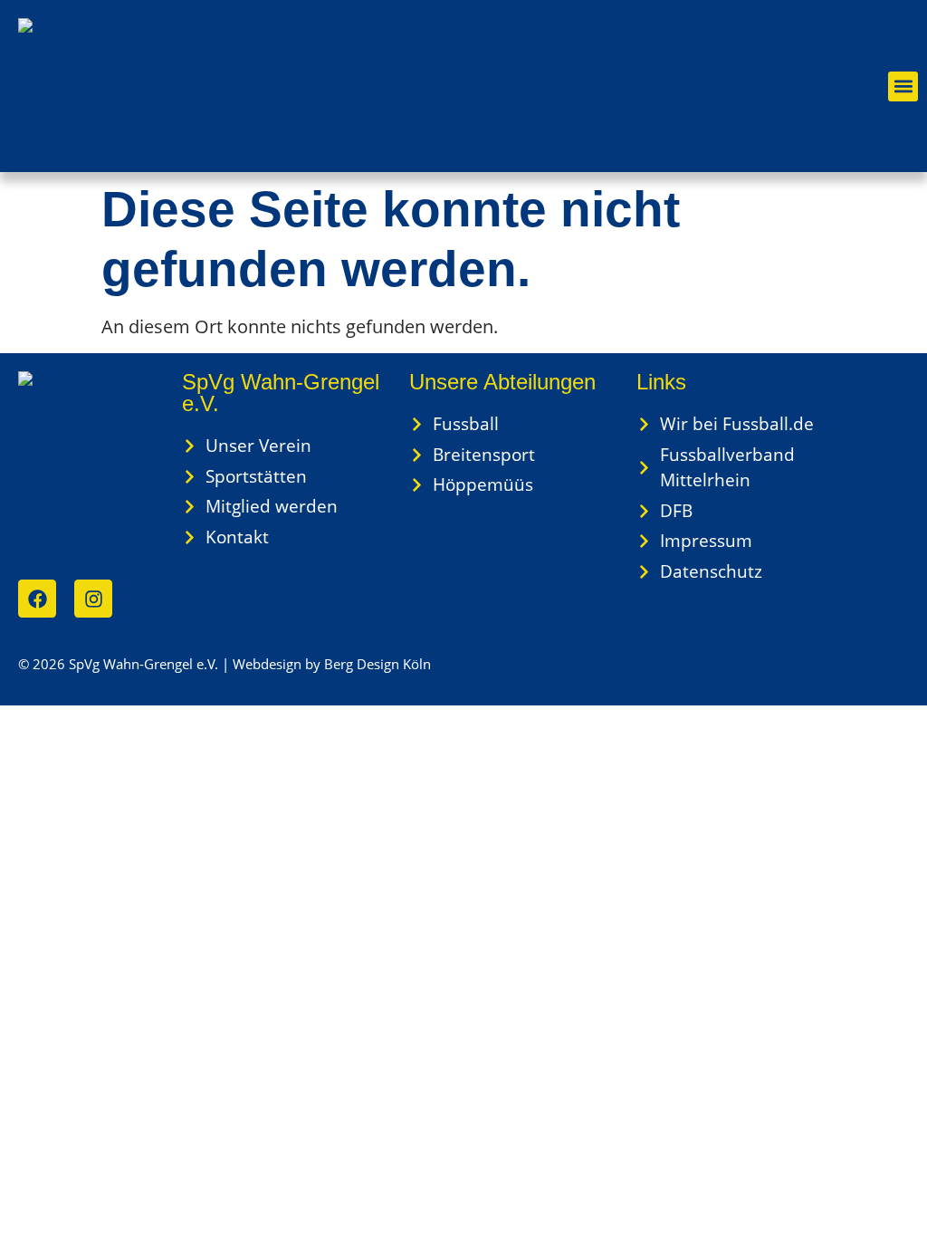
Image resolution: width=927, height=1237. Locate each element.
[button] (903, 86)
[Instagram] (93, 599)
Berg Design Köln (377, 664)
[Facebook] (37, 599)
